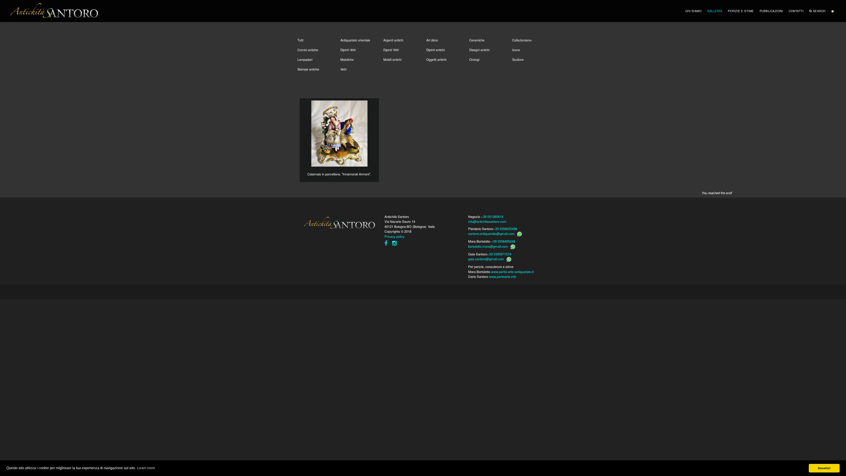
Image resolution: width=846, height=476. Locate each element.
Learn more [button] (146, 468)
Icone (516, 50)
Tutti (300, 40)
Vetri (343, 69)
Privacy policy (394, 236)
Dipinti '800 (348, 50)
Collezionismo (522, 40)
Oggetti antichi (436, 59)
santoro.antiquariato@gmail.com (491, 233)
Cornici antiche (307, 50)
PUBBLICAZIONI (771, 11)
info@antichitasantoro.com (487, 221)
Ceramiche (476, 40)
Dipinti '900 (391, 50)
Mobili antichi (392, 59)
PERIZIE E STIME (741, 11)
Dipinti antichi (435, 50)
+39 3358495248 (503, 241)
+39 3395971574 (499, 254)
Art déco (432, 40)
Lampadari (304, 59)
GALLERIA (714, 11)
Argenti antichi (393, 40)
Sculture (518, 59)
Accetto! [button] (824, 468)
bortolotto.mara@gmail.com (488, 246)
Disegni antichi (479, 50)
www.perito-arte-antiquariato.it (512, 271)
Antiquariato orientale (355, 40)
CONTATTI (796, 11)
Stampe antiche (308, 69)
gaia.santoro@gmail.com (486, 259)
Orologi (474, 59)
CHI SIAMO (693, 11)
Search (819, 11)
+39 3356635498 (505, 228)
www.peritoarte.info (502, 276)
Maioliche (347, 59)
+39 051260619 (492, 216)
